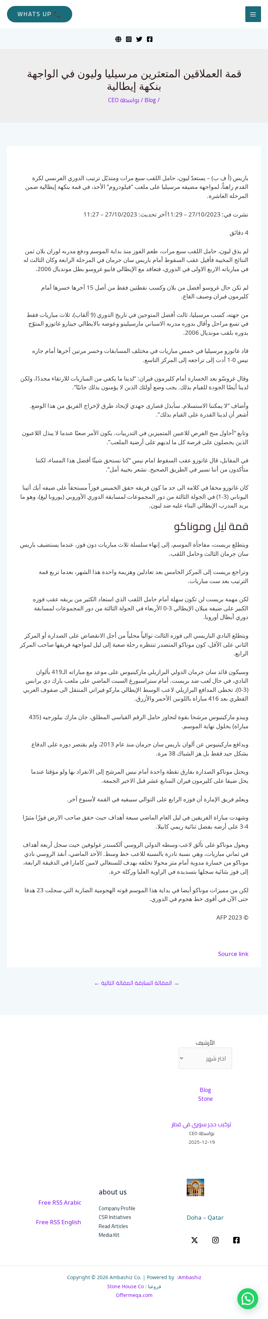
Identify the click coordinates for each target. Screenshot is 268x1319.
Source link (233, 954)
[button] (39, 14)
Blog (150, 100)
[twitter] (194, 1240)
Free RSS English (58, 1222)
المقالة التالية (113, 982)
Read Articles (113, 1226)
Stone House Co (125, 1286)
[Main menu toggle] (253, 14)
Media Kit (109, 1235)
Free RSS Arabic (59, 1202)
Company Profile (117, 1208)
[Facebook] (150, 39)
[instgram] (215, 1240)
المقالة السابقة (157, 982)
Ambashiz (189, 1277)
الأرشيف (205, 1043)
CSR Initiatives (115, 1217)
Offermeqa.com (134, 1295)
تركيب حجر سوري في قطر (201, 1124)
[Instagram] (129, 39)
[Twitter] (139, 39)
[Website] (118, 39)
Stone (205, 1098)
